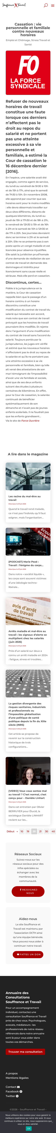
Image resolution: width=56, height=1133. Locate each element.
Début (10, 831)
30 (46, 831)
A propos (12, 1073)
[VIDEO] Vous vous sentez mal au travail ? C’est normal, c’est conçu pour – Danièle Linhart (28, 794)
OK (28, 1128)
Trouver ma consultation (25, 1051)
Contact (11, 1087)
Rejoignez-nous (30, 891)
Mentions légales (17, 1078)
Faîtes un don (30, 954)
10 (22, 831)
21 (40, 831)
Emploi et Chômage (18, 40)
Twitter (10, 1096)
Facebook (12, 1091)
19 (28, 831)
